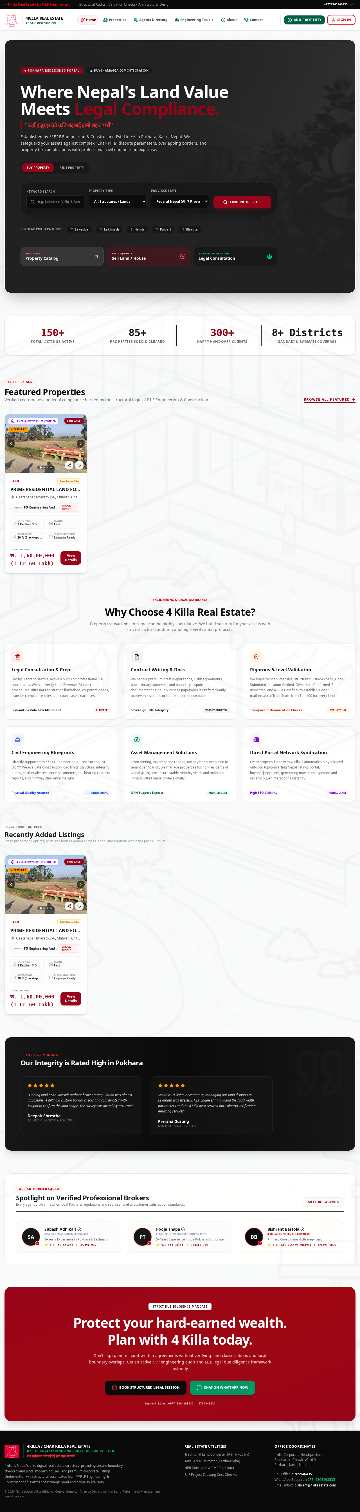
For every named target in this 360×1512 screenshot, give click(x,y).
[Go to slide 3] (47, 467)
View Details (71, 557)
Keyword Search (40, 191)
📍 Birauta (189, 229)
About (232, 19)
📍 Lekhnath (109, 229)
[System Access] (353, 4)
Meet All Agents (323, 1201)
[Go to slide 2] (44, 467)
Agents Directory (153, 19)
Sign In (344, 19)
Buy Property (37, 167)
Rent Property (71, 167)
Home (91, 19)
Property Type (101, 191)
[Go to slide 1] (41, 467)
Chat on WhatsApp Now (226, 1387)
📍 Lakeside (79, 229)
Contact (256, 19)
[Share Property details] (69, 465)
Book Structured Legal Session (149, 1387)
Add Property (307, 19)
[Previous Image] (11, 444)
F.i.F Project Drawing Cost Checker (211, 1474)
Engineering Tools (197, 19)
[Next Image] (81, 444)
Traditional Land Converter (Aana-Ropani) (216, 1454)
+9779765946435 (336, 4)
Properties (117, 19)
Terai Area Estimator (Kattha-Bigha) (212, 1461)
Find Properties (246, 202)
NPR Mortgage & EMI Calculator (209, 1468)
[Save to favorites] (79, 465)
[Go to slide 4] (51, 467)
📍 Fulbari (163, 229)
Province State (164, 191)
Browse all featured (327, 399)
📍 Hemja (137, 229)
